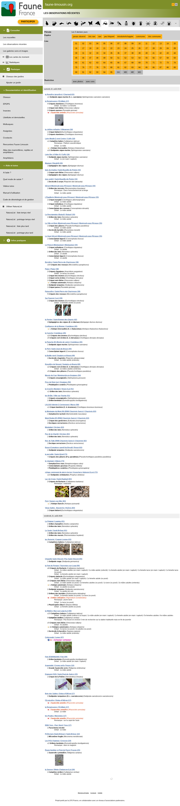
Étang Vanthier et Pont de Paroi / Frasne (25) (62, 750)
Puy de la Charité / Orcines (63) (57, 434)
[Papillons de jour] (90, 23)
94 (104, 72)
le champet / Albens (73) (54, 461)
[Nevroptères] (148, 23)
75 (76, 67)
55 (147, 58)
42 (161, 53)
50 (111, 58)
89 (175, 67)
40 (147, 53)
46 (83, 58)
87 (161, 67)
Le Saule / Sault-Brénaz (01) (56, 531)
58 (168, 58)
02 (83, 43)
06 (111, 43)
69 (139, 63)
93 (97, 72)
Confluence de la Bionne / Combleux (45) (61, 326)
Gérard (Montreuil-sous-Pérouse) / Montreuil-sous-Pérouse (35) (70, 186)
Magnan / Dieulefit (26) (54, 163)
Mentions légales (83, 793)
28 (154, 48)
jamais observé (79, 36)
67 (125, 63)
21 (104, 48)
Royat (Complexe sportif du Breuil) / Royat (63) (63, 448)
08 (125, 43)
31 (83, 53)
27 (147, 48)
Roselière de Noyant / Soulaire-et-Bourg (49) (62, 364)
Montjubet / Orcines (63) (54, 427)
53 (132, 58)
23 (118, 48)
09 (132, 43)
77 (90, 67)
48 (97, 58)
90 (76, 72)
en (176, 4)
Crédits (100, 793)
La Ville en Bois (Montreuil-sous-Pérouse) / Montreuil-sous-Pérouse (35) (73, 223)
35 (111, 53)
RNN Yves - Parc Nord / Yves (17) (58, 725)
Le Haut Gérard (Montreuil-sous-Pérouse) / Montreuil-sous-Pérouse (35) (73, 236)
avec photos (78, 81)
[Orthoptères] (104, 23)
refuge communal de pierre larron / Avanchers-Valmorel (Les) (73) (71, 472)
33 (97, 53)
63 (97, 63)
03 (90, 43)
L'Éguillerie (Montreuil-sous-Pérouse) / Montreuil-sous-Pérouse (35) (72, 197)
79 (104, 67)
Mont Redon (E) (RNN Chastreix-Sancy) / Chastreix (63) (67, 418)
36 (118, 53)
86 (154, 67)
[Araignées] (169, 23)
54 (139, 58)
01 (76, 43)
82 (125, 67)
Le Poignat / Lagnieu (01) (55, 521)
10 (139, 43)
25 (132, 48)
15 (175, 43)
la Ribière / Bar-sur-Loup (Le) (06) (58, 611)
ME (132, 72)
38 (132, 53)
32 (90, 53)
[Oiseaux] (47, 23)
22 (111, 48)
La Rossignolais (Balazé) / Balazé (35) (60, 215)
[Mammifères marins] (61, 23)
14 (168, 43)
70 (147, 63)
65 (111, 63)
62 (90, 63)
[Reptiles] (68, 23)
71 (154, 63)
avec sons (90, 81)
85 (147, 67)
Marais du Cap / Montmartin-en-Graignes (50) (63, 375)
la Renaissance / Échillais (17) (57, 101)
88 (168, 67)
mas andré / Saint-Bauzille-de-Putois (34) (61, 179)
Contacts (93, 793)
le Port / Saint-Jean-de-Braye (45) (58, 349)
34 (104, 53)
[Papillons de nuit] (97, 23)
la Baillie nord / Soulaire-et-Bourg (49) (60, 356)
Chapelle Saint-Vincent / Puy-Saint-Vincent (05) (63, 559)
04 (97, 43)
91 (83, 72)
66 (118, 63)
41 (154, 53)
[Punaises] (133, 23)
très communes (154, 36)
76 (83, 67)
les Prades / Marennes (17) (55, 716)
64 (104, 63)
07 (118, 43)
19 (97, 48)
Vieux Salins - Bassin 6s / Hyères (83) (60, 508)
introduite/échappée (125, 36)
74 (175, 63)
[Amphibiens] (76, 23)
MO (139, 72)
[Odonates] (83, 23)
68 (132, 63)
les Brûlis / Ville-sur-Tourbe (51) (57, 396)
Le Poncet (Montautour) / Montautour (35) (61, 245)
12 (154, 43)
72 (161, 63)
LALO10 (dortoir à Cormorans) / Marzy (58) (62, 405)
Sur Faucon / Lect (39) (53, 298)
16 (76, 48)
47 (90, 58)
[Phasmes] (162, 23)
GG (118, 72)
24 (125, 48)
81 (118, 67)
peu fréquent (109, 36)
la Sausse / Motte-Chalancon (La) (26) (60, 770)
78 (97, 67)
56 (154, 58)
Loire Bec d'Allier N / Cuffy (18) (57, 155)
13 (161, 43)
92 (90, 72)
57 (161, 58)
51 (118, 58)
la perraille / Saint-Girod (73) (56, 454)
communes (140, 36)
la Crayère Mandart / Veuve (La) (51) (59, 389)
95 (111, 72)
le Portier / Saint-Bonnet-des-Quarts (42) (61, 320)
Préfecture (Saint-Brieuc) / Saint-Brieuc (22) (62, 734)
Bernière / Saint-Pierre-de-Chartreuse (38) (62, 262)
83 (132, 67)
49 (104, 58)
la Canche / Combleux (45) (55, 333)
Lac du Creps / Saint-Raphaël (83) (58, 479)
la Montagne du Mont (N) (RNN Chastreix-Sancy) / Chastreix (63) (70, 411)
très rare (91, 36)
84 (139, 67)
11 (146, 43)
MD (125, 72)
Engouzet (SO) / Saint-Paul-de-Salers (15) (61, 674)
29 (161, 48)
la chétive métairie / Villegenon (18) (59, 129)
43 (168, 53)
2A (167, 48)
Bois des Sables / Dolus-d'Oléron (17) (60, 694)
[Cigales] (126, 23)
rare (99, 36)
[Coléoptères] (140, 23)
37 (125, 53)
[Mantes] (119, 23)
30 (76, 53)
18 (90, 48)
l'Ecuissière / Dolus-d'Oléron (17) (58, 700)
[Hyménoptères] (112, 23)
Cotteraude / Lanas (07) (54, 637)
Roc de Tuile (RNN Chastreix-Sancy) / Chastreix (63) (66, 441)
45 (76, 58)
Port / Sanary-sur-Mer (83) (55, 501)
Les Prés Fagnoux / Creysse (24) (58, 741)
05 (104, 43)
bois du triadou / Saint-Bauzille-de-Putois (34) (63, 170)
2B (175, 48)
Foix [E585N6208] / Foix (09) (56, 657)
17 (83, 48)
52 (125, 58)
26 (139, 48)
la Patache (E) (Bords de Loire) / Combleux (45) (63, 342)
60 (76, 63)
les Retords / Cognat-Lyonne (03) (58, 540)
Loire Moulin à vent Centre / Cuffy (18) (60, 139)
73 (168, 63)
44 (175, 53)
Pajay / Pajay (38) (52, 269)
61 (83, 63)
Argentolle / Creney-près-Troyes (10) (59, 666)
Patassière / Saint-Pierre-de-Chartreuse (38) (62, 291)
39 (139, 53)
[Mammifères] (54, 23)
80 (111, 67)
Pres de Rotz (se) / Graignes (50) (58, 382)
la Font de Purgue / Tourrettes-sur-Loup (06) (62, 566)
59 (175, 58)
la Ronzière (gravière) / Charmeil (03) (59, 94)
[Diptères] (155, 23)
